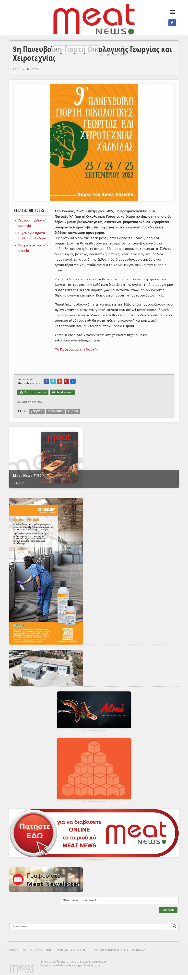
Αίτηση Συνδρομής (114, 51)
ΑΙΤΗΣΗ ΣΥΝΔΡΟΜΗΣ (37, 950)
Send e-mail (62, 392)
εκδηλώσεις (55, 411)
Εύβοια (73, 411)
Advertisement (94, 730)
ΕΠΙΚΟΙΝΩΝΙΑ (136, 950)
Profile (13, 950)
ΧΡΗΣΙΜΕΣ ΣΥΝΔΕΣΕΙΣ (71, 950)
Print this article (33, 392)
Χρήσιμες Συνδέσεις (113, 54)
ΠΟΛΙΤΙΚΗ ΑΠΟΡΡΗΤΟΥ (106, 950)
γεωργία (37, 411)
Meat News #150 (27, 475)
